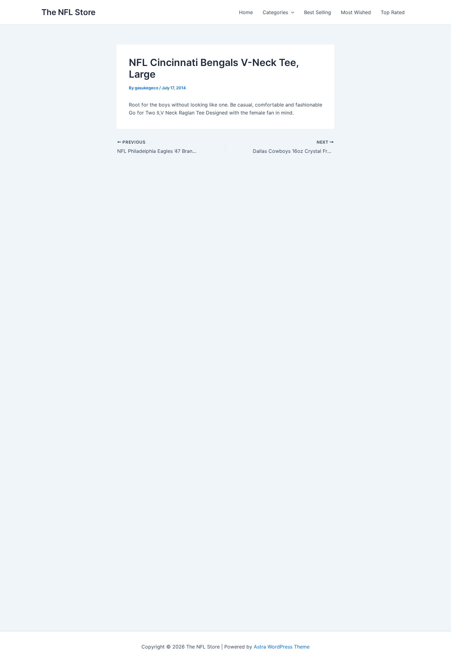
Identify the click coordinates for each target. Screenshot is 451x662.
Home (246, 12)
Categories (275, 12)
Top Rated (393, 12)
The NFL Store (68, 12)
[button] (291, 12)
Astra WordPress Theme (282, 647)
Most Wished (356, 12)
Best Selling (317, 12)
